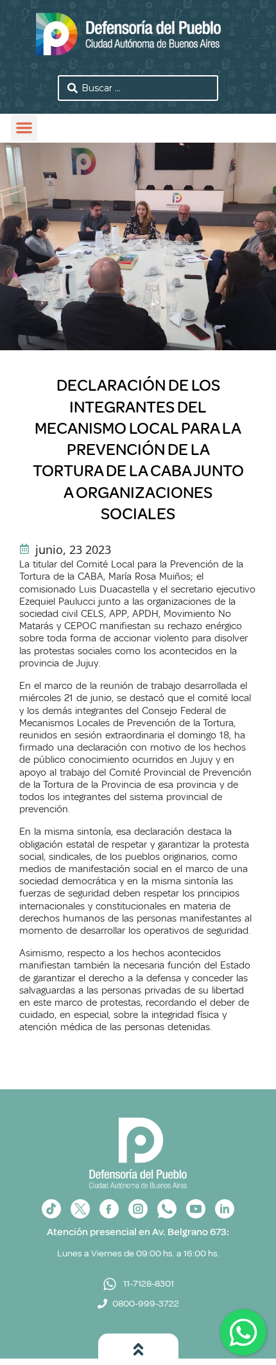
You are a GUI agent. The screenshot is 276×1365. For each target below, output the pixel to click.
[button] (24, 128)
